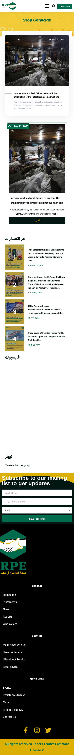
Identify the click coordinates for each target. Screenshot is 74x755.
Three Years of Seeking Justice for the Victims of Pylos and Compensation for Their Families (46, 336)
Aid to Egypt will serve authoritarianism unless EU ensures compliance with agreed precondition (45, 309)
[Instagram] (37, 730)
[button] (54, 6)
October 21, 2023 (18, 126)
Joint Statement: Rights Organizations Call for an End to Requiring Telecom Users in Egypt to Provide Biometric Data (46, 255)
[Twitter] (48, 730)
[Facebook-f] (25, 730)
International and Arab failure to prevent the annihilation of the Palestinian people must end (36, 95)
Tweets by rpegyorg (17, 465)
